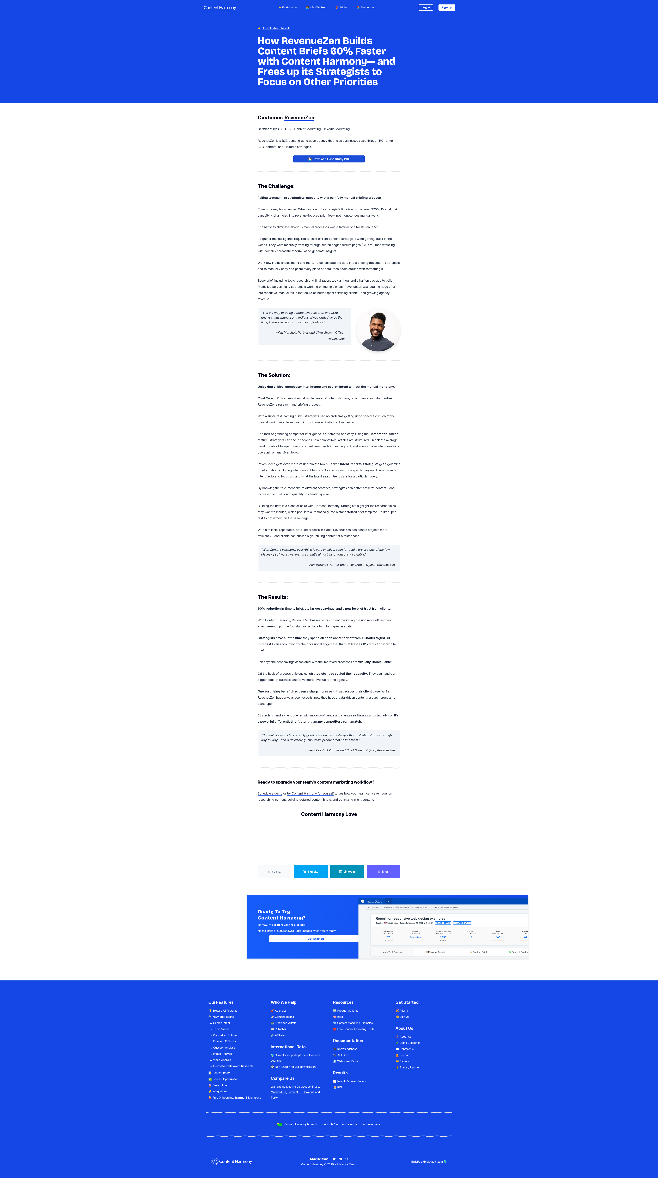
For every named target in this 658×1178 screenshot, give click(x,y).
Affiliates (280, 1035)
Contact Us (407, 1049)
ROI (339, 1087)
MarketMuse (278, 1092)
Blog (340, 1016)
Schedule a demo (270, 793)
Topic (274, 1097)
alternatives (284, 1086)
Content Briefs (221, 1073)
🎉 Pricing (341, 7)
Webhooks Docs (347, 1061)
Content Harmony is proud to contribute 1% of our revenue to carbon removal (332, 1124)
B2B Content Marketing (304, 129)
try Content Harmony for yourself (310, 793)
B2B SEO (279, 129)
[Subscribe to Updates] (346, 1159)
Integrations (219, 1091)
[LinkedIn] (340, 1159)
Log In (426, 7)
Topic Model (221, 1029)
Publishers (281, 1029)
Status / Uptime (409, 1067)
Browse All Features (224, 1010)
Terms (353, 1164)
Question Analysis (224, 1047)
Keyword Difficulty (224, 1041)
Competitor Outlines (225, 1035)
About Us (405, 1036)
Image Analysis (222, 1053)
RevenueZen (299, 117)
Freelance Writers (285, 1023)
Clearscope (304, 1086)
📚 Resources (366, 7)
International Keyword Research (233, 1066)
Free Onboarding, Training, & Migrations (236, 1097)
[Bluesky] (334, 1159)
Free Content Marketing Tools (355, 1029)
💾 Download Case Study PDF (329, 159)
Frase (315, 1086)
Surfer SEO (294, 1092)
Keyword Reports (223, 1016)
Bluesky (313, 871)
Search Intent (221, 1023)
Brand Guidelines (410, 1042)
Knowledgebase (347, 1049)
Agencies (281, 1010)
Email (385, 871)
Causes (404, 1061)
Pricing (404, 1010)
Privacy (341, 1164)
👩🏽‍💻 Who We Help (316, 7)
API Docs (343, 1055)
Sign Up (447, 7)
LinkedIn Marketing (336, 129)
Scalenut (308, 1092)
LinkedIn (349, 871)
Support (405, 1055)
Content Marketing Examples (355, 1023)
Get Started (316, 938)
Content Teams (284, 1016)
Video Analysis (222, 1060)
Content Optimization (225, 1079)
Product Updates (347, 1010)
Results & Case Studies (351, 1081)
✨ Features (286, 7)
